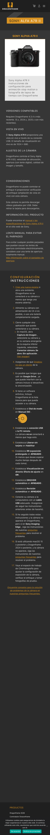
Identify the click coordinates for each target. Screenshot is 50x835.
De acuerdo (15, 831)
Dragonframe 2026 (17, 813)
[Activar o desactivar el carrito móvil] (35, 6)
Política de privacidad (32, 831)
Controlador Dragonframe (20, 817)
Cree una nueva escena (26, 287)
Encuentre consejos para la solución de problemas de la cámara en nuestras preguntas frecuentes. (25, 590)
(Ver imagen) (23, 356)
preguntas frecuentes (25, 557)
